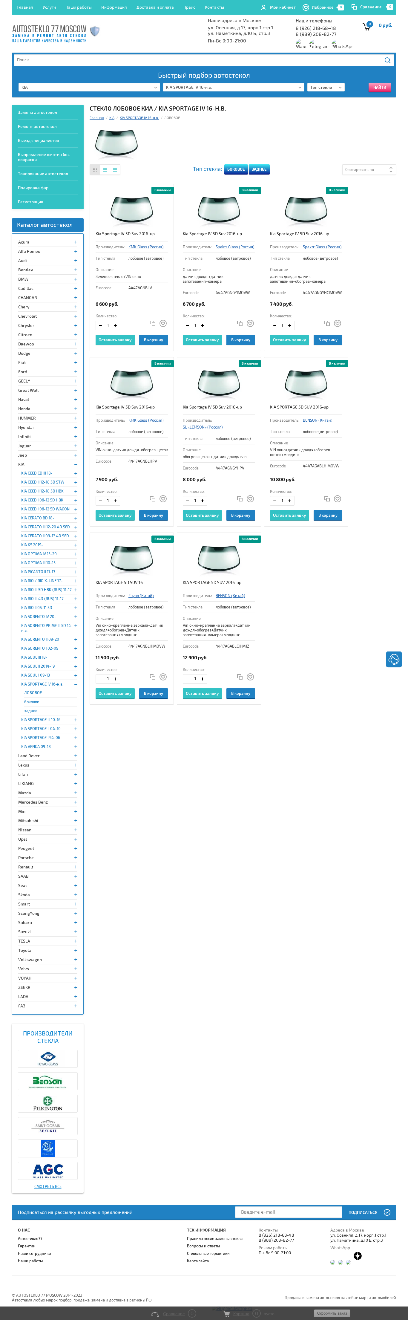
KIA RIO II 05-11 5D (36, 607)
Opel (22, 839)
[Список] (105, 170)
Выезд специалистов (38, 140)
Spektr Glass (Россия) (235, 247)
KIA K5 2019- (32, 545)
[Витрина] (95, 170)
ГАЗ (21, 1006)
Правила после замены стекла (215, 1238)
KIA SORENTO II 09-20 (40, 639)
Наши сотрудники (34, 1253)
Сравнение (371, 7)
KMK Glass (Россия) (146, 247)
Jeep (22, 455)
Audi (22, 260)
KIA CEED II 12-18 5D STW (42, 482)
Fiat (22, 362)
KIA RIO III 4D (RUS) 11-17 (42, 598)
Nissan (24, 830)
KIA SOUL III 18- (34, 657)
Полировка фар (33, 187)
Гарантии (27, 1246)
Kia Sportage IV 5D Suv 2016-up (125, 233)
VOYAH (24, 978)
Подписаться (363, 1212)
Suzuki (24, 931)
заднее (30, 711)
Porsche (26, 857)
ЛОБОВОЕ (33, 693)
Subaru (25, 922)
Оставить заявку (115, 339)
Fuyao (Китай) (141, 596)
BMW (23, 279)
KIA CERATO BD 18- (37, 518)
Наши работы (78, 7)
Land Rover (29, 755)
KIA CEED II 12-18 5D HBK (42, 491)
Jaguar (24, 446)
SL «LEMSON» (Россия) (203, 427)
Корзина (241, 1313)
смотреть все (48, 1186)
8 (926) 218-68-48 (316, 28)
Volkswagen (30, 959)
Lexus (23, 765)
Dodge (24, 353)
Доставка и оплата (155, 7)
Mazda (24, 793)
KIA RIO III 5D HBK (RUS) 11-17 (46, 590)
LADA (23, 996)
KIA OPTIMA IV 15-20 (39, 554)
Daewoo (26, 344)
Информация (114, 7)
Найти (388, 60)
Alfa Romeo (29, 251)
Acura (24, 242)
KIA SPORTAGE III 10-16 (40, 720)
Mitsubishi (28, 820)
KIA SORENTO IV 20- (38, 616)
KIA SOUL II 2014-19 (38, 666)
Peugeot (26, 848)
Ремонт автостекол (37, 126)
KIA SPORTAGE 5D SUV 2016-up (299, 407)
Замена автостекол (37, 112)
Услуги (49, 7)
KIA (21, 464)
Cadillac (25, 288)
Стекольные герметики (208, 1253)
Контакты (214, 7)
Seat (22, 885)
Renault (25, 867)
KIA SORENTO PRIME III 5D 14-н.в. (47, 628)
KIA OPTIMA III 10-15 (38, 563)
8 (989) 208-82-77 (316, 34)
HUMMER (27, 418)
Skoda (24, 894)
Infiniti (24, 436)
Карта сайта (198, 1261)
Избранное (327, 7)
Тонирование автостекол (43, 173)
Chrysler (26, 325)
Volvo (23, 969)
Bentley (25, 270)
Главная (25, 7)
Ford (22, 371)
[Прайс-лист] (115, 170)
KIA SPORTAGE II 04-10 (41, 728)
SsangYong (28, 913)
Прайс (189, 7)
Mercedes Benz (33, 802)
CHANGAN (27, 297)
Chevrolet (27, 316)
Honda (24, 409)
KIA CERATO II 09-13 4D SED (45, 536)
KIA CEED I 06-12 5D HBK (42, 500)
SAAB (23, 876)
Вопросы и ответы (203, 1246)
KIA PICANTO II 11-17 (38, 572)
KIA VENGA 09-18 (36, 746)
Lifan (23, 774)
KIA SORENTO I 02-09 (39, 648)
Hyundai (26, 427)
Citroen (25, 334)
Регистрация (30, 201)
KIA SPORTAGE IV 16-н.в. (42, 684)
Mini (22, 811)
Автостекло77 (30, 1238)
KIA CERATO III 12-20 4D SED (45, 527)
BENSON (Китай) (317, 420)
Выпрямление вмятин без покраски (44, 157)
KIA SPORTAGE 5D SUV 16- (120, 582)
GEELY (24, 381)
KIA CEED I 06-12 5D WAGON (45, 509)
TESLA (24, 941)
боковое (31, 702)
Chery (23, 307)
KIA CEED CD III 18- (37, 473)
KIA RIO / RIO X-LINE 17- (42, 581)
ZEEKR (24, 987)
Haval (23, 399)
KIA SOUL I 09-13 (35, 675)
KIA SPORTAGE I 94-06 (40, 737)
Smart (24, 904)
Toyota (24, 950)
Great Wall (28, 390)
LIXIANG (26, 783)
